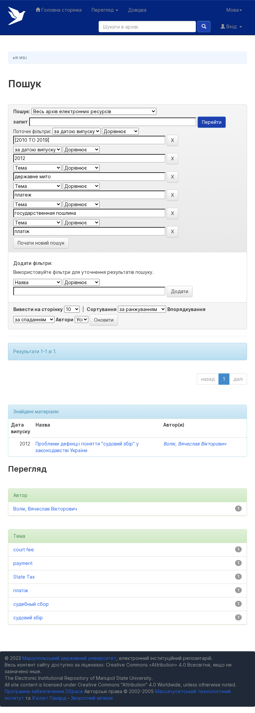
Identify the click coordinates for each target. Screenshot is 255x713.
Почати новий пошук (41, 243)
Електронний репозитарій (17, 16)
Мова (232, 10)
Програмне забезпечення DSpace (44, 691)
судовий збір (28, 617)
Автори (64, 319)
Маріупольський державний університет (69, 658)
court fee (23, 549)
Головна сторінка (61, 10)
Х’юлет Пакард (49, 698)
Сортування (102, 309)
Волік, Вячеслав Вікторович (194, 443)
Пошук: (21, 111)
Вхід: (232, 26)
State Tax (24, 577)
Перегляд (103, 10)
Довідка (137, 10)
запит (20, 121)
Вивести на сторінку (38, 309)
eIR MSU (20, 58)
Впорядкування (186, 309)
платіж (20, 590)
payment (23, 563)
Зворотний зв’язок (92, 698)
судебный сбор (31, 604)
